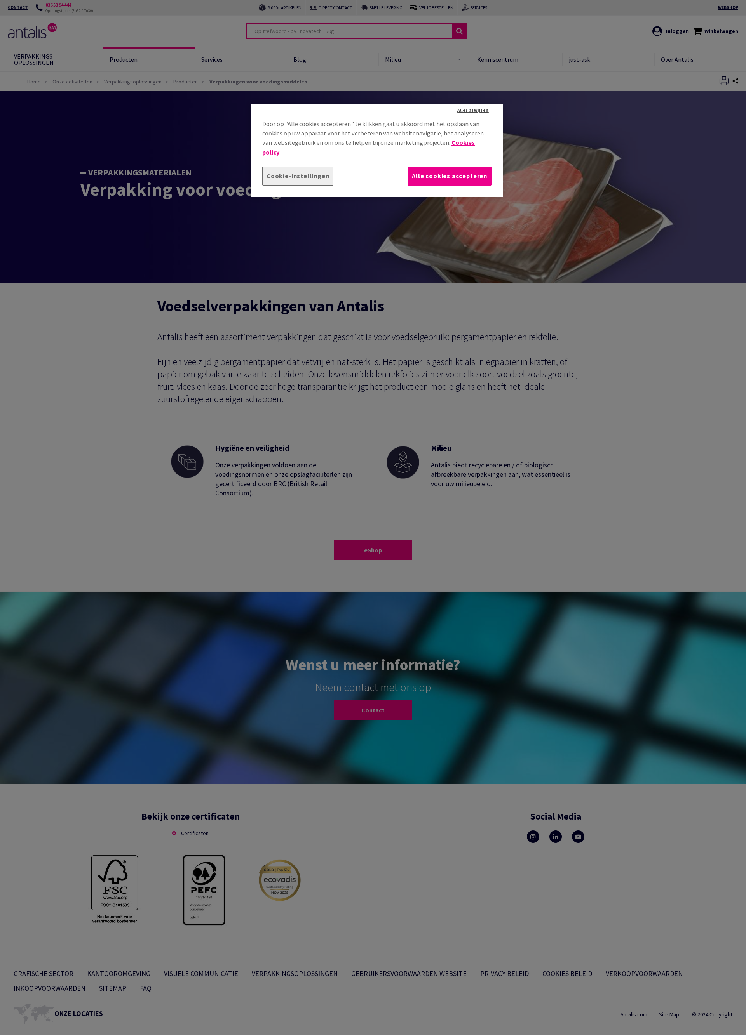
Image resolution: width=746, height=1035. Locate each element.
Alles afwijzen (473, 110)
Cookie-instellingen (298, 176)
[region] (377, 150)
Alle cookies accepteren (449, 176)
